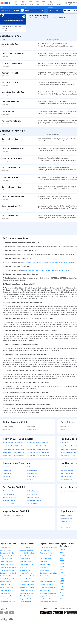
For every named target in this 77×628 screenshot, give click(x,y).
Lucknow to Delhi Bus (6, 599)
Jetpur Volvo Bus (65, 525)
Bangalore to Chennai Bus (8, 567)
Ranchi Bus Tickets (25, 602)
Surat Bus (30, 480)
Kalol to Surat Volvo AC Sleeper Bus (13, 452)
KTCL (61, 592)
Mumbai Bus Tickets (26, 567)
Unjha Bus (6, 480)
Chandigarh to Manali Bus (7, 602)
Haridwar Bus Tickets (26, 590)
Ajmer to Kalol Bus (32, 504)
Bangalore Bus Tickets (26, 550)
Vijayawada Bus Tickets (27, 582)
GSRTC (62, 572)
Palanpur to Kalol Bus (11, 121)
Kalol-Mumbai (46, 262)
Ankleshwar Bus (32, 473)
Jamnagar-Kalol (62, 270)
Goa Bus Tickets (25, 547)
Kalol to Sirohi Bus (10, 216)
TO (25, 7)
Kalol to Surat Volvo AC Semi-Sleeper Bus (15, 446)
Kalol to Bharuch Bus (11, 177)
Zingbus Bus (44, 567)
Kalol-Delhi (28, 262)
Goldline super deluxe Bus (48, 593)
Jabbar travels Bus (45, 570)
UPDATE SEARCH (70, 10)
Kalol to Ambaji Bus (66, 480)
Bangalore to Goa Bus (6, 556)
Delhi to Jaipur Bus (5, 576)
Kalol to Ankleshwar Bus (13, 148)
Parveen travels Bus (46, 553)
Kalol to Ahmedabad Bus (13, 196)
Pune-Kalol (52, 270)
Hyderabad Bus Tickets (27, 553)
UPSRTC (62, 555)
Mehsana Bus (31, 476)
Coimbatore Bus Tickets (27, 564)
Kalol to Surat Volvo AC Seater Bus (13, 449)
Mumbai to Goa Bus (6, 559)
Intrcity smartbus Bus (46, 584)
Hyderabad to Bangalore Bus (8, 570)
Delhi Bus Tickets (25, 559)
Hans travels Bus (45, 550)
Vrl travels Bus (44, 561)
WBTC (62, 581)
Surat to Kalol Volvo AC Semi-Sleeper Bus (39, 446)
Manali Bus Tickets (25, 570)
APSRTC (62, 549)
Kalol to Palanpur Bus (11, 187)
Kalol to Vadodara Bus (12, 158)
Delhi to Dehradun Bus (6, 561)
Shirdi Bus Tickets (25, 561)
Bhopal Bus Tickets (25, 599)
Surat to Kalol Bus (10, 44)
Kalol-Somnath (57, 262)
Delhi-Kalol (35, 270)
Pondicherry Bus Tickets (27, 576)
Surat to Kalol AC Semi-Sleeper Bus (38, 455)
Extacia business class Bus (48, 587)
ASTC (61, 569)
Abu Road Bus (7, 476)
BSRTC (62, 584)
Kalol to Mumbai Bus (66, 470)
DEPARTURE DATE (53, 7)
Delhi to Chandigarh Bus (7, 564)
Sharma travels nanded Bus (48, 573)
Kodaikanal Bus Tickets (27, 587)
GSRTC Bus (64, 443)
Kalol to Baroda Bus (11, 168)
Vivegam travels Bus (46, 556)
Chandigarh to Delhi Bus (7, 553)
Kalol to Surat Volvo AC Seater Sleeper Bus (16, 443)
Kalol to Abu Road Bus (12, 206)
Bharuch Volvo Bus (66, 528)
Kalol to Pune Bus (65, 476)
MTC (61, 598)
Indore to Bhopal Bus (6, 582)
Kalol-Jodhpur (67, 262)
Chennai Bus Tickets (26, 556)
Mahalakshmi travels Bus (47, 582)
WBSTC (62, 589)
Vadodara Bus (31, 467)
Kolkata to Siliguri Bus (6, 587)
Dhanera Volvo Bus (66, 518)
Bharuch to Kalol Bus (11, 73)
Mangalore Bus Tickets (27, 584)
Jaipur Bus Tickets (25, 596)
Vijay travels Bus (45, 596)
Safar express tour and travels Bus (50, 602)
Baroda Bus (6, 467)
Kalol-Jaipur (37, 262)
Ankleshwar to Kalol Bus (13, 53)
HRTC (62, 564)
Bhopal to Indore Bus (6, 590)
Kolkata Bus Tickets (26, 573)
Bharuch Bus (7, 473)
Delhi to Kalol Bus (32, 491)
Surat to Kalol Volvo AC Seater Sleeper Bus (40, 443)
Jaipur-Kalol (27, 270)
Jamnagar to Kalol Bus (9, 497)
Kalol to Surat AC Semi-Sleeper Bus (13, 455)
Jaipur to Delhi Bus (5, 550)
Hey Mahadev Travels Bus (68, 452)
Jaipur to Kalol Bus (8, 491)
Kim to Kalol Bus (9, 111)
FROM (1, 7)
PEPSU (62, 587)
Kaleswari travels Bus (46, 579)
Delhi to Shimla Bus (6, 584)
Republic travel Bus (46, 564)
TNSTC (62, 552)
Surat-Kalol (44, 270)
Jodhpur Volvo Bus (66, 515)
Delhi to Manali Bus (5, 547)
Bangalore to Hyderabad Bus (8, 573)
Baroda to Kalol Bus (11, 82)
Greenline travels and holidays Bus (50, 547)
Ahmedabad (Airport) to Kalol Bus (13, 515)
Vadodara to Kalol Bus (12, 63)
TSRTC (62, 558)
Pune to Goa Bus (5, 593)
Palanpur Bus (7, 470)
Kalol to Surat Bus (10, 139)
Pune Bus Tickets (25, 579)
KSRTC (62, 578)
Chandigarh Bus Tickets (27, 593)
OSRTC (62, 561)
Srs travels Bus (44, 576)
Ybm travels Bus (45, 590)
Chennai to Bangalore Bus (8, 579)
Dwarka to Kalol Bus (33, 497)
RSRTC (62, 575)
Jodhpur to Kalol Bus (9, 501)
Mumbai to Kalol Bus (9, 504)
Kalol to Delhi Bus (65, 467)
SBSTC (62, 567)
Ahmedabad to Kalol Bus (13, 92)
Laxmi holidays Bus (46, 599)
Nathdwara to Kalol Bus (34, 501)
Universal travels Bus (46, 559)
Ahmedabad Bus (32, 470)
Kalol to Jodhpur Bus (66, 473)
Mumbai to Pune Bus (6, 596)
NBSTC (62, 595)
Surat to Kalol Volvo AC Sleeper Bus (38, 452)
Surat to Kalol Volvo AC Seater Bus (37, 449)
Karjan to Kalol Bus (10, 102)
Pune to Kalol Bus (32, 494)
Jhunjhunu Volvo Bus (66, 521)
